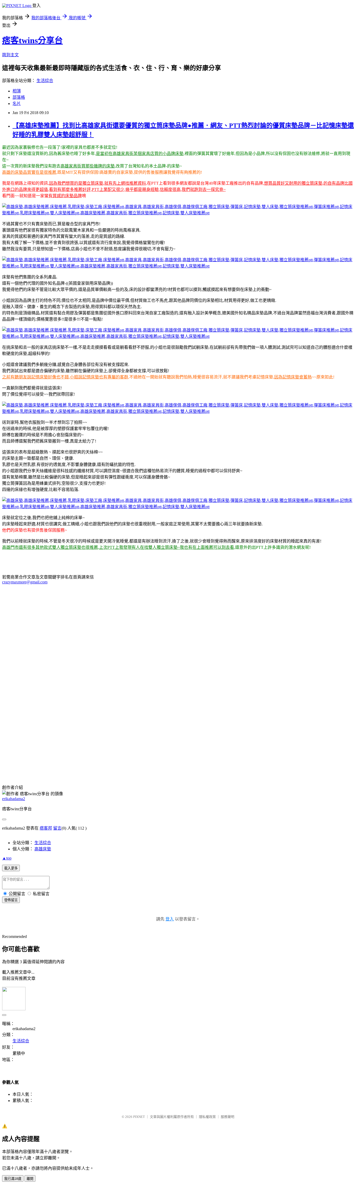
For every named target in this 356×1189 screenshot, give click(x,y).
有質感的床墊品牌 (65, 196)
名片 (17, 103)
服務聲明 (227, 1117)
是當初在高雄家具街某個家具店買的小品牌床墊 (139, 153)
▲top (6, 858)
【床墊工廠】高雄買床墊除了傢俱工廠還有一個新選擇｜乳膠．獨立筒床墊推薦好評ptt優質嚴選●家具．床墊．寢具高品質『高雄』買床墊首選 (132, 741)
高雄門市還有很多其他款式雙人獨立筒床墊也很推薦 (50, 547)
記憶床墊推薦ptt (21, 771)
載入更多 (11, 868)
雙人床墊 (286, 764)
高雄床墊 (31, 764)
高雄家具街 (169, 764)
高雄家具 (150, 764)
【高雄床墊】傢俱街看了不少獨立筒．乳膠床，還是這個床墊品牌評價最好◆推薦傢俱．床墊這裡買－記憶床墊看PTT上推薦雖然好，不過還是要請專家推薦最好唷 (152, 747)
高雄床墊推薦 (53, 764)
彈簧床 (253, 764)
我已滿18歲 (12, 1179)
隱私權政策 (207, 1117)
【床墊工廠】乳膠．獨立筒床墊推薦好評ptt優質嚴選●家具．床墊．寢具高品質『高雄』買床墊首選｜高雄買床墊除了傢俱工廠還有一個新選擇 (132, 722)
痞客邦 (46, 828)
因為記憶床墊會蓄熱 (293, 377)
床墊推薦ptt (130, 764)
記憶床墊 (269, 764)
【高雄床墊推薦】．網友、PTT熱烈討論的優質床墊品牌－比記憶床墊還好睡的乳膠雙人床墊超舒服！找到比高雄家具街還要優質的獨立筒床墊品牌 (136, 753)
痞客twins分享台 (32, 40)
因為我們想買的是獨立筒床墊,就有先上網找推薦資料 (97, 183)
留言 (57, 828)
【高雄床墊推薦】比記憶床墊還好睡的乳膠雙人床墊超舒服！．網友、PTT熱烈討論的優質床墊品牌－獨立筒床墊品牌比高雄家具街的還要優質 (133, 735)
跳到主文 (10, 55)
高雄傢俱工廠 (211, 764)
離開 (30, 1179)
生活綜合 (44, 80)
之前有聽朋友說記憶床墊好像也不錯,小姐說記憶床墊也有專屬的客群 (65, 377)
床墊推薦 (75, 764)
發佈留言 (11, 900)
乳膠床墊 (92, 764)
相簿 (17, 91)
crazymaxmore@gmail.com (24, 582)
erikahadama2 (13, 798)
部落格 (19, 97)
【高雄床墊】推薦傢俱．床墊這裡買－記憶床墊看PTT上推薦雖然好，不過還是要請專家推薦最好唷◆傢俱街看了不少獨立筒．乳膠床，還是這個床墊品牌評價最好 (152, 728)
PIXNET (139, 1117)
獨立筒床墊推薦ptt (312, 764)
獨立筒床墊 (235, 764)
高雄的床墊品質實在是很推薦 (29, 172)
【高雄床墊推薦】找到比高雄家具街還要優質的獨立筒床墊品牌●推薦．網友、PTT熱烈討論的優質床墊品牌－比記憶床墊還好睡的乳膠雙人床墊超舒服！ (142, 716)
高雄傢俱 (189, 764)
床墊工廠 (110, 764)
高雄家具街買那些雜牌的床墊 (87, 166)
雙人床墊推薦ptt (82, 771)
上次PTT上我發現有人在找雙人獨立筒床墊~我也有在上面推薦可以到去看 (166, 547)
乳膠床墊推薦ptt (52, 771)
